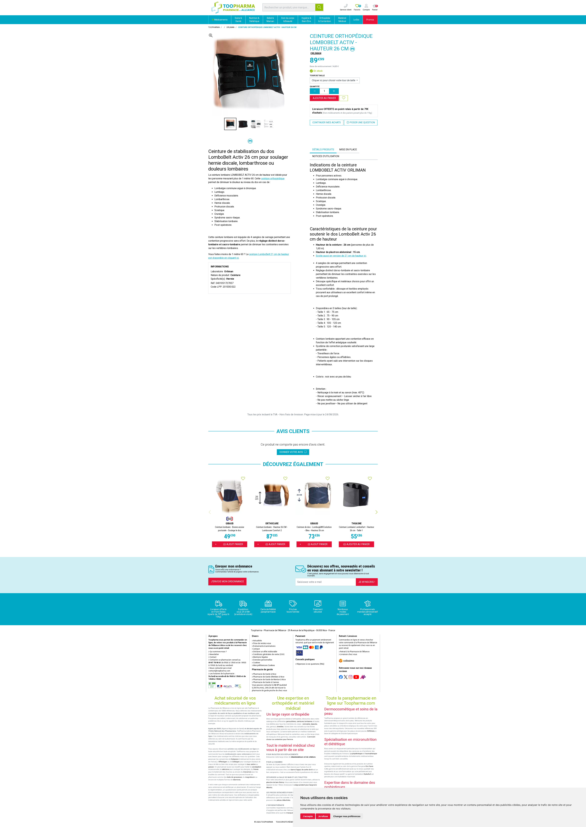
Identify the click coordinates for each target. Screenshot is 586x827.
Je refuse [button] (323, 816)
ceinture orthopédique (272, 178)
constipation (256, 767)
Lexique (256, 649)
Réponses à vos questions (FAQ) (310, 664)
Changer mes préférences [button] (346, 816)
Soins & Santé (238, 19)
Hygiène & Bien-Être (306, 19)
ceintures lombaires (304, 721)
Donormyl (247, 772)
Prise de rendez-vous (262, 643)
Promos (370, 19)
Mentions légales (260, 657)
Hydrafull (367, 774)
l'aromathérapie (371, 754)
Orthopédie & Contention (324, 19)
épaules (314, 724)
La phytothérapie (356, 754)
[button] (376, 512)
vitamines (237, 780)
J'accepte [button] (308, 816)
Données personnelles (262, 660)
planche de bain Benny (275, 782)
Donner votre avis (291, 452)
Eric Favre (369, 766)
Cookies (256, 663)
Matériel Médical (342, 19)
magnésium (250, 777)
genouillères (291, 721)
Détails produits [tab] (323, 149)
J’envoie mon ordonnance (227, 581)
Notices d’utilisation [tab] (325, 156)
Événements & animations (264, 646)
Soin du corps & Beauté (287, 19)
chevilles (280, 727)
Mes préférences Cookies (264, 665)
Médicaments (221, 19)
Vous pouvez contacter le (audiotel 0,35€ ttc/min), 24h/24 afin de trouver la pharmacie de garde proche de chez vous (269, 688)
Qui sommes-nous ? (218, 652)
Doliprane (234, 759)
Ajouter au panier (324, 98)
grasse (211, 767)
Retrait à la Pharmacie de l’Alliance (354, 652)
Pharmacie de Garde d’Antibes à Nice (268, 677)
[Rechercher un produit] (319, 7)
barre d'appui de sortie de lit (302, 770)
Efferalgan (223, 762)
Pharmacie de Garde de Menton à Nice (269, 679)
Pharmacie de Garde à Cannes (266, 682)
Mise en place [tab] (348, 149)
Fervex (256, 769)
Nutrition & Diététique (254, 19)
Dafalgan (236, 762)
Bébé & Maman (270, 19)
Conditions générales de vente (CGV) (268, 654)
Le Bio (356, 19)
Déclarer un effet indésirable (265, 652)
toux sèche (251, 764)
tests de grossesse (234, 777)
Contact (212, 657)
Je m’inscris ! (366, 581)
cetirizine (225, 769)
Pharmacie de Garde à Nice (264, 674)
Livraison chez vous (348, 654)
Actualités (257, 641)
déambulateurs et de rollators (303, 757)
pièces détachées (283, 800)
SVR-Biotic (371, 731)
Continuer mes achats (326, 122)
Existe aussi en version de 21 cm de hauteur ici (341, 255)
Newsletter (214, 654)
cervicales (306, 724)
